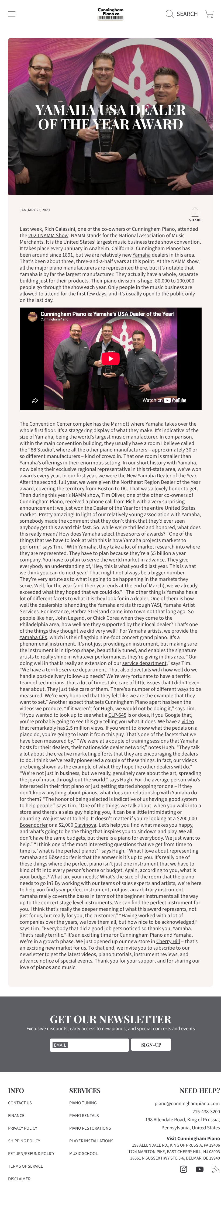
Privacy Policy (22, 1128)
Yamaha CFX (33, 637)
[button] (11, 14)
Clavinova (85, 825)
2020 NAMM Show (48, 235)
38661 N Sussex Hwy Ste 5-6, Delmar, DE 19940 (175, 1158)
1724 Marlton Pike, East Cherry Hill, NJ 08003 (174, 1152)
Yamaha (142, 255)
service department (144, 663)
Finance (16, 1115)
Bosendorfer (34, 825)
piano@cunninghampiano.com (187, 1103)
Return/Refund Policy (31, 1153)
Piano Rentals (84, 1115)
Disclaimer (19, 1179)
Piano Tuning (83, 1103)
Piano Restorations (90, 1128)
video (188, 721)
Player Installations (91, 1141)
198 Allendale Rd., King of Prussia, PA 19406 (176, 1145)
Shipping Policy (24, 1141)
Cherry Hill (168, 941)
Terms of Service (25, 1166)
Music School (83, 1153)
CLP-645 (117, 715)
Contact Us (20, 1103)
